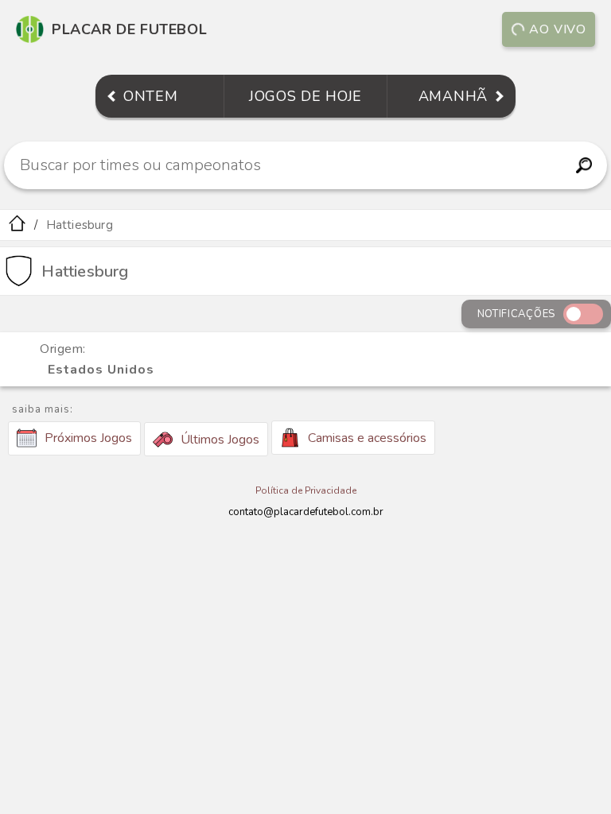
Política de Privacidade (305, 490)
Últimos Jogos (220, 439)
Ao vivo (557, 29)
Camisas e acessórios (367, 438)
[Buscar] (584, 165)
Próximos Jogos (88, 438)
